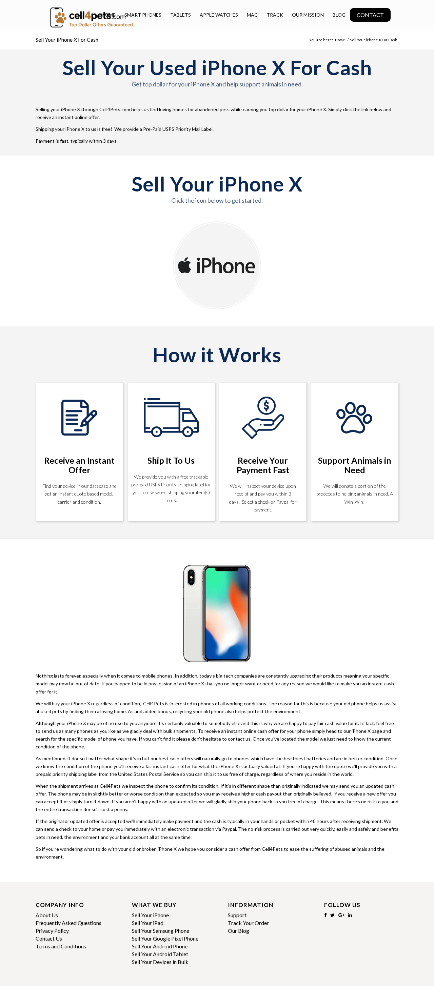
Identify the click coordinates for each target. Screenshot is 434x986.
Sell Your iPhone (150, 915)
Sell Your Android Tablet (160, 954)
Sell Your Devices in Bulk (160, 962)
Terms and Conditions (61, 946)
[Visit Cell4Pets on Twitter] (332, 915)
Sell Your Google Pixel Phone (165, 938)
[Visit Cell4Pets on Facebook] (325, 915)
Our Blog (238, 930)
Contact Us (49, 938)
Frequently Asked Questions (68, 923)
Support (237, 915)
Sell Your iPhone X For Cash (67, 39)
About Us (47, 915)
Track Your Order (248, 923)
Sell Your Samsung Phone (160, 930)
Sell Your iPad (147, 923)
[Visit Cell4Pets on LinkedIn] (350, 915)
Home (340, 40)
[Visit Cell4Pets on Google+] (341, 915)
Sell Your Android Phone (160, 946)
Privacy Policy (52, 930)
